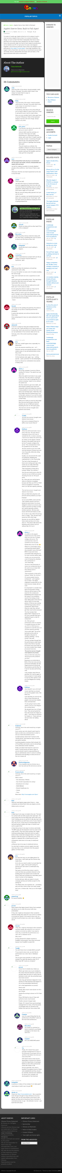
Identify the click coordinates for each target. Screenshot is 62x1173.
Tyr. (23, 1048)
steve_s (21, 369)
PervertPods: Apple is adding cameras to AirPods (52, 254)
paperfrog (15, 896)
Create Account (52, 135)
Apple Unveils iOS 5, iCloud (52, 162)
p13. (13, 266)
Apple (11, 25)
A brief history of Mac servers (51, 193)
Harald (14, 306)
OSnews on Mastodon (29, 1127)
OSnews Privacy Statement (9, 1121)
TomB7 (24, 415)
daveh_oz (14, 1092)
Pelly (16, 101)
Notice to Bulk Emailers (30, 1129)
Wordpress (4, 1137)
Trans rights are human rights (31, 1135)
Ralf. (13, 800)
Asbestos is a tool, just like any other (51, 244)
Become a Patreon (53, 97)
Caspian (24, 1014)
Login (49, 138)
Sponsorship (26, 1124)
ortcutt (21, 224)
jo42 (13, 812)
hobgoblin (22, 245)
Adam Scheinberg (6, 1133)
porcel (14, 905)
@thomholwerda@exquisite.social (20, 71)
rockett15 (18, 255)
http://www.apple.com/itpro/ (30, 794)
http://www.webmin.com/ (25, 1094)
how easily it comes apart (18, 48)
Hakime (15, 31)
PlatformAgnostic (24, 762)
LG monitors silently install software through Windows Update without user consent (52, 281)
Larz (13, 159)
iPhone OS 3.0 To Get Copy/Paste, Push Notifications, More (52, 171)
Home (6, 25)
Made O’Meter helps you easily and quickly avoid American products (52, 329)
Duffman (24, 429)
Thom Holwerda (16, 66)
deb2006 (14, 325)
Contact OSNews (28, 1132)
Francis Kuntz (19, 772)
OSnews (3, 1170)
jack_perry (22, 126)
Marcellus (18, 234)
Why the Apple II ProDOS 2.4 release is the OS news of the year (52, 183)
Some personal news (52, 354)
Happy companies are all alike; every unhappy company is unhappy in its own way (52, 266)
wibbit (17, 179)
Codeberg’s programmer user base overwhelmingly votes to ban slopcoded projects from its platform (52, 230)
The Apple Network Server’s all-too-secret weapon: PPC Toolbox (52, 204)
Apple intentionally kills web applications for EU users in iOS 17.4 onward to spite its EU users (52, 317)
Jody (13, 88)
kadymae (18, 725)
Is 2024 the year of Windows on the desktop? (52, 307)
